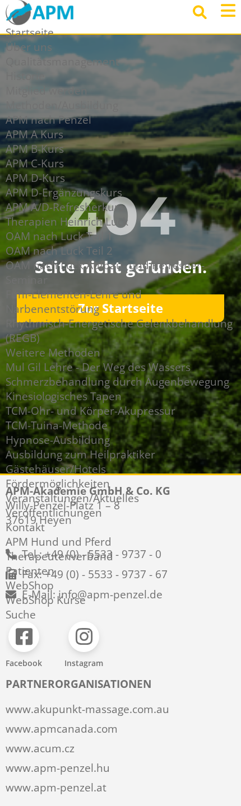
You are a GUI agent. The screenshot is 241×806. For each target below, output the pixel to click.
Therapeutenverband (59, 556)
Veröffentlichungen (54, 512)
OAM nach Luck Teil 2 (59, 250)
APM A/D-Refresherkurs (65, 207)
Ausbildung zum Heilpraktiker (80, 454)
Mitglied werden (46, 90)
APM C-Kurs (35, 163)
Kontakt (25, 527)
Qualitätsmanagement (62, 61)
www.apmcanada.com (62, 728)
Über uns (29, 47)
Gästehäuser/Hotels (56, 469)
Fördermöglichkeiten (58, 483)
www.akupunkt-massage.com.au (87, 709)
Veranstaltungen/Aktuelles (72, 498)
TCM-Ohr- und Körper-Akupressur (90, 411)
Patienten (30, 571)
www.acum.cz (40, 748)
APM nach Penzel (48, 120)
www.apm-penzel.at (56, 787)
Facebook (24, 663)
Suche (21, 614)
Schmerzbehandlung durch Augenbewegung (117, 381)
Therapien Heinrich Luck (67, 221)
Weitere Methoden (53, 352)
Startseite (30, 32)
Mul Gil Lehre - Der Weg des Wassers (98, 367)
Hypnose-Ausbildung (58, 440)
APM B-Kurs (35, 149)
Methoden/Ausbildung (62, 105)
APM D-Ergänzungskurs (64, 192)
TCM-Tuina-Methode (57, 425)
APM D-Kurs (35, 178)
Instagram (83, 663)
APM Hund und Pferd (59, 542)
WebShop (30, 585)
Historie (25, 76)
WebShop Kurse (46, 600)
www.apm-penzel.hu (58, 768)
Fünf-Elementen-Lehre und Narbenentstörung (74, 301)
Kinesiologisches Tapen (64, 396)
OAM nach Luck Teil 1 (59, 236)
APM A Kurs (34, 134)
